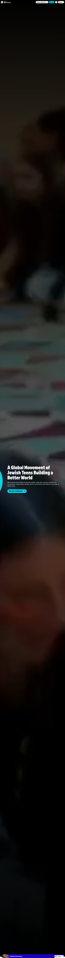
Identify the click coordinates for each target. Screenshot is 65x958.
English (59, 956)
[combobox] (59, 956)
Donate (52, 2)
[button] (2, 2)
